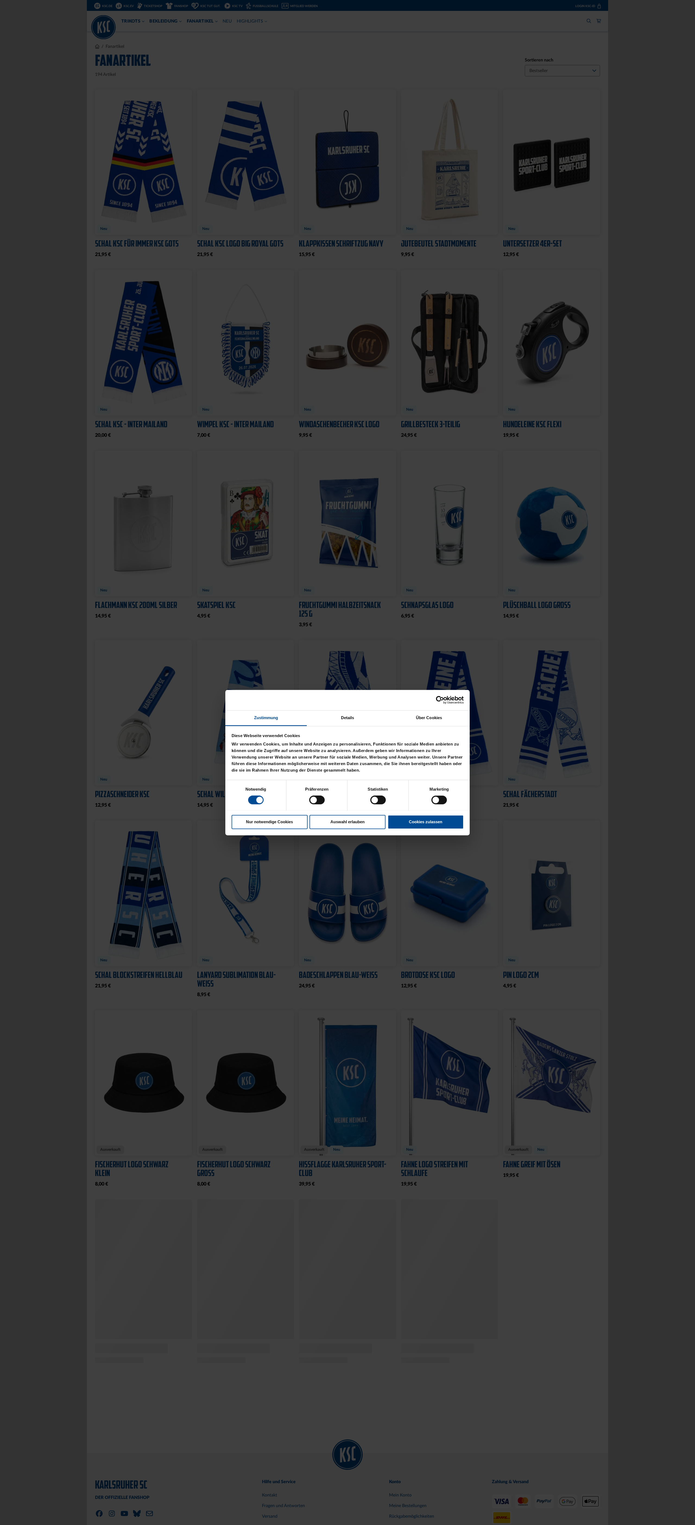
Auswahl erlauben (347, 821)
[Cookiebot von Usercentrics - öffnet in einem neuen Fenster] (440, 700)
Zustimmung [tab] (266, 717)
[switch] (317, 800)
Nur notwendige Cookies (269, 821)
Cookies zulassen (425, 821)
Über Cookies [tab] (429, 717)
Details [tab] (347, 717)
